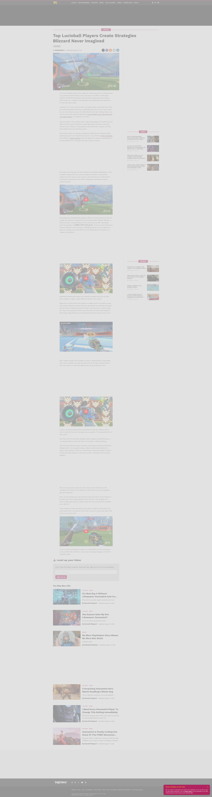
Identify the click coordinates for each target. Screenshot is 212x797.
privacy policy (188, 791)
